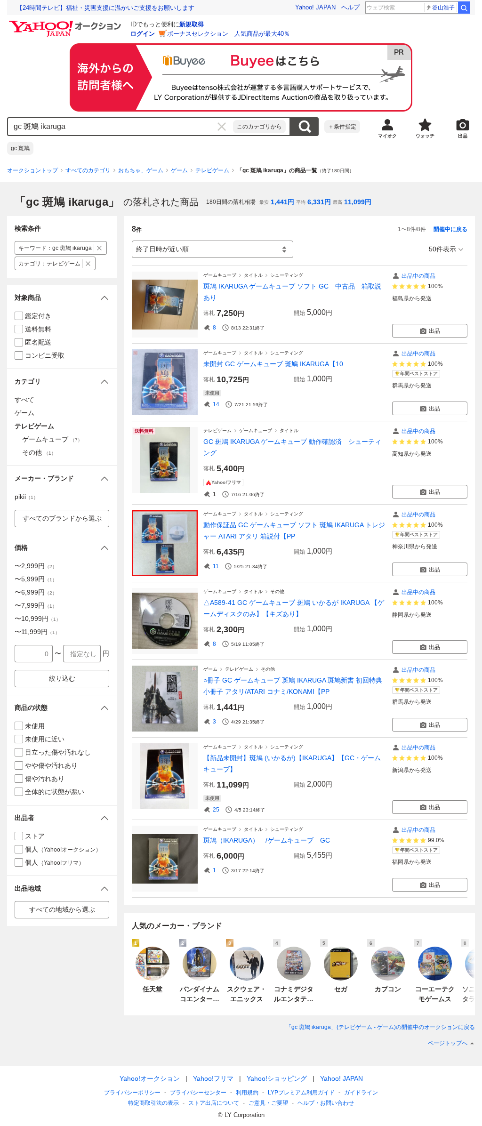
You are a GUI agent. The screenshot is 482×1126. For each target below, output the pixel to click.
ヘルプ (350, 7)
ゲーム (179, 170)
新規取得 (191, 24)
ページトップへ (447, 1043)
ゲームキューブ (219, 275)
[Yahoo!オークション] (66, 23)
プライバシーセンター (198, 1092)
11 (216, 566)
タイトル (253, 275)
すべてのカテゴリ (88, 170)
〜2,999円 (36, 566)
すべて (24, 399)
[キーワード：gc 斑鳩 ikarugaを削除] (99, 248)
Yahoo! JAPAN (315, 7)
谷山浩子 (443, 7)
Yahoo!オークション (150, 1078)
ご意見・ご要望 (268, 1103)
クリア (221, 126)
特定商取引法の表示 (153, 1103)
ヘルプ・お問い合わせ (325, 1103)
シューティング (286, 275)
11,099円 (357, 202)
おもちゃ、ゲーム (140, 170)
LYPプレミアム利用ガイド (301, 1092)
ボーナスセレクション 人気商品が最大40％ (228, 33)
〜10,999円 (38, 618)
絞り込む (62, 678)
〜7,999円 (36, 605)
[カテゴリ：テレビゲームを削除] (88, 263)
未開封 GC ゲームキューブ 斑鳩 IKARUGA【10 (273, 364)
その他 (277, 591)
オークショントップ (32, 170)
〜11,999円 (37, 631)
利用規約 (247, 1092)
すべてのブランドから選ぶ (62, 518)
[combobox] (120, 126)
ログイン (142, 33)
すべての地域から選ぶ (62, 909)
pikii (26, 496)
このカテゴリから (259, 126)
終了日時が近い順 (162, 249)
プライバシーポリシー (132, 1092)
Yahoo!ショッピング (277, 1078)
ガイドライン (361, 1092)
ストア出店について (213, 1103)
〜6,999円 (36, 592)
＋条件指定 (342, 126)
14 (216, 404)
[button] (62, 297)
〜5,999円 (36, 579)
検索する (304, 126)
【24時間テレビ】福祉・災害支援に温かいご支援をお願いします (105, 7)
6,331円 (319, 202)
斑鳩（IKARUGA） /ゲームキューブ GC (266, 840)
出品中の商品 (418, 276)
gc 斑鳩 (20, 148)
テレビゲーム (212, 170)
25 (216, 809)
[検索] (464, 7)
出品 (434, 331)
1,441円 (282, 202)
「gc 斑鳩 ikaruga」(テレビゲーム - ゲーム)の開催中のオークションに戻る (380, 1027)
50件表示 (442, 249)
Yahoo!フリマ (213, 1078)
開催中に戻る (450, 229)
